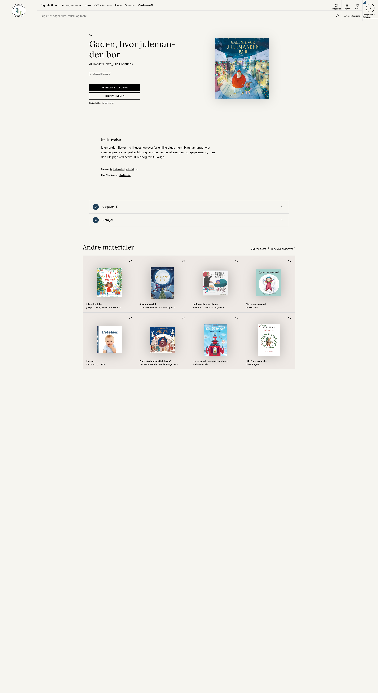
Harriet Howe (102, 64)
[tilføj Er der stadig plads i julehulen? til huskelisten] (183, 318)
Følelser (90, 361)
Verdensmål (145, 5)
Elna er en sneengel (256, 304)
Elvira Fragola (252, 364)
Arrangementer (71, 5)
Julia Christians (123, 64)
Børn (88, 5)
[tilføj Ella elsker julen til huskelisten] (130, 261)
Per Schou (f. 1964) (95, 364)
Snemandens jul (148, 304)
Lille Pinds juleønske (256, 361)
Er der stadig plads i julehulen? (155, 361)
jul (111, 169)
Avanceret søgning (352, 16)
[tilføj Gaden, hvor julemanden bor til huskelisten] (91, 35)
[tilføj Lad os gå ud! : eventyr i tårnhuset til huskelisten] (236, 318)
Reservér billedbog (115, 87)
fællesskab (130, 169)
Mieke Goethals (200, 364)
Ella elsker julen (94, 304)
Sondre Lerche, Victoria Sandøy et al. (158, 307)
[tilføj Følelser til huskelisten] (130, 318)
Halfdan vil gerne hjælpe (205, 304)
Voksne (130, 5)
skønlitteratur (125, 175)
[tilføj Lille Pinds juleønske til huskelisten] (290, 318)
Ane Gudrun (252, 307)
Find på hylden (114, 96)
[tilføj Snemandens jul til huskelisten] (183, 261)
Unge (118, 5)
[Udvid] (137, 169)
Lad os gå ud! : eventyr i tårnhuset (210, 361)
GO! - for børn (103, 5)
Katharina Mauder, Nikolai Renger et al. (159, 364)
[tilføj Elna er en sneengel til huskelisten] (290, 261)
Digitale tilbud (49, 5)
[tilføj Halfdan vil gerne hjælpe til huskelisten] (236, 261)
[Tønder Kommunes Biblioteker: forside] (18, 10)
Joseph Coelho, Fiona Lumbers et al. (104, 307)
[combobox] (189, 16)
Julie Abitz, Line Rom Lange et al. (209, 307)
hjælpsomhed (118, 169)
